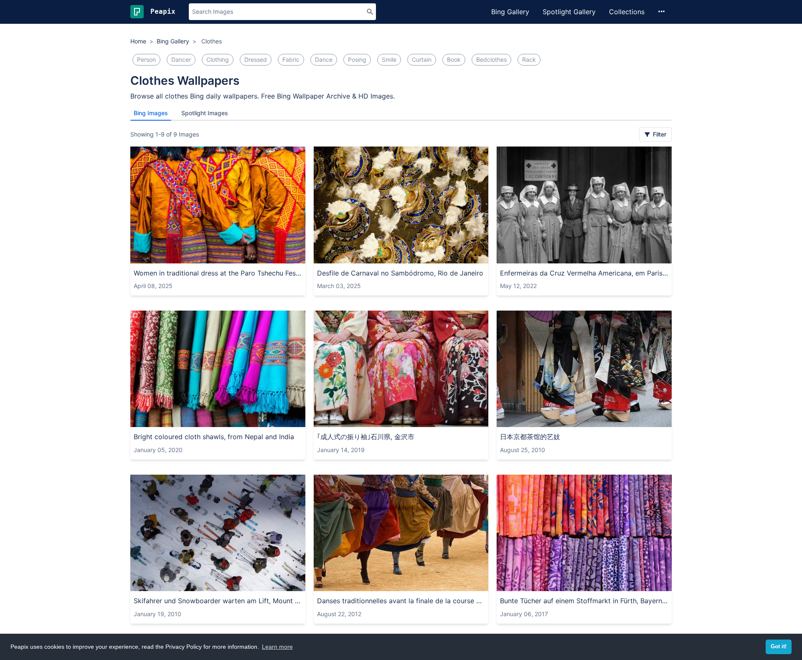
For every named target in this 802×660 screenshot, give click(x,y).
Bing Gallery (510, 12)
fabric (290, 59)
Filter (658, 134)
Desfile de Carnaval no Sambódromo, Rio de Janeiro (400, 273)
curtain (421, 59)
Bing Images (151, 112)
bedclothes (491, 59)
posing (357, 59)
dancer (181, 59)
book (454, 59)
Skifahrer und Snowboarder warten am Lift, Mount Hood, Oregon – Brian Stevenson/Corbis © (218, 601)
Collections (627, 12)
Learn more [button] (277, 646)
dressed (255, 59)
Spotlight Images (204, 112)
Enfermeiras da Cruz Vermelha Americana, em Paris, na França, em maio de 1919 (584, 273)
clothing (217, 59)
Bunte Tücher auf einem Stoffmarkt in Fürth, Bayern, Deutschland (584, 601)
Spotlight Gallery (569, 12)
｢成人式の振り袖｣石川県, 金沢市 (365, 436)
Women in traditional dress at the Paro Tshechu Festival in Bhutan (218, 273)
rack (529, 59)
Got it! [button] (779, 647)
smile (389, 59)
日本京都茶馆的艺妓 (530, 436)
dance (323, 59)
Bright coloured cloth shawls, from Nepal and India (214, 436)
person (146, 59)
